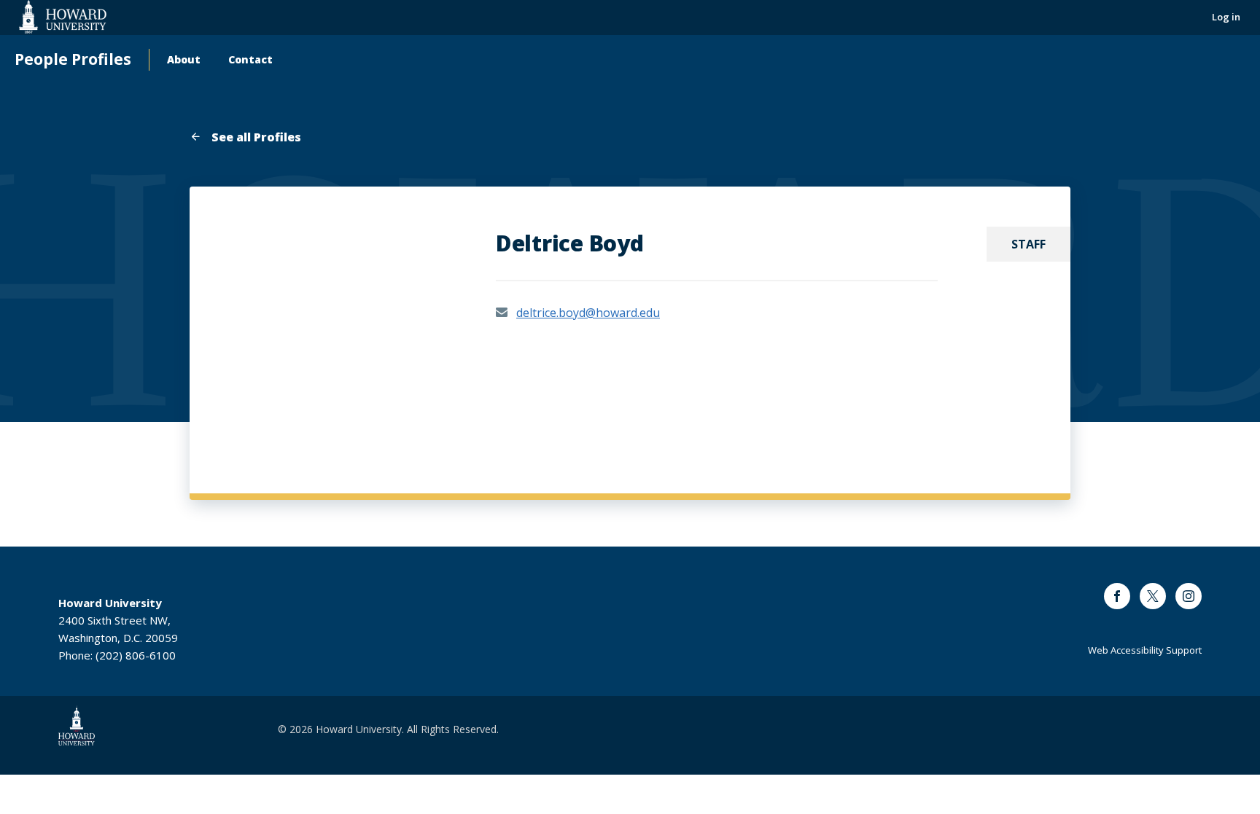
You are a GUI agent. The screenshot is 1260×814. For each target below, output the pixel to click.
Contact (250, 59)
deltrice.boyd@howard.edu (588, 313)
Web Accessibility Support (1145, 650)
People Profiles (73, 59)
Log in (1226, 16)
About (184, 59)
